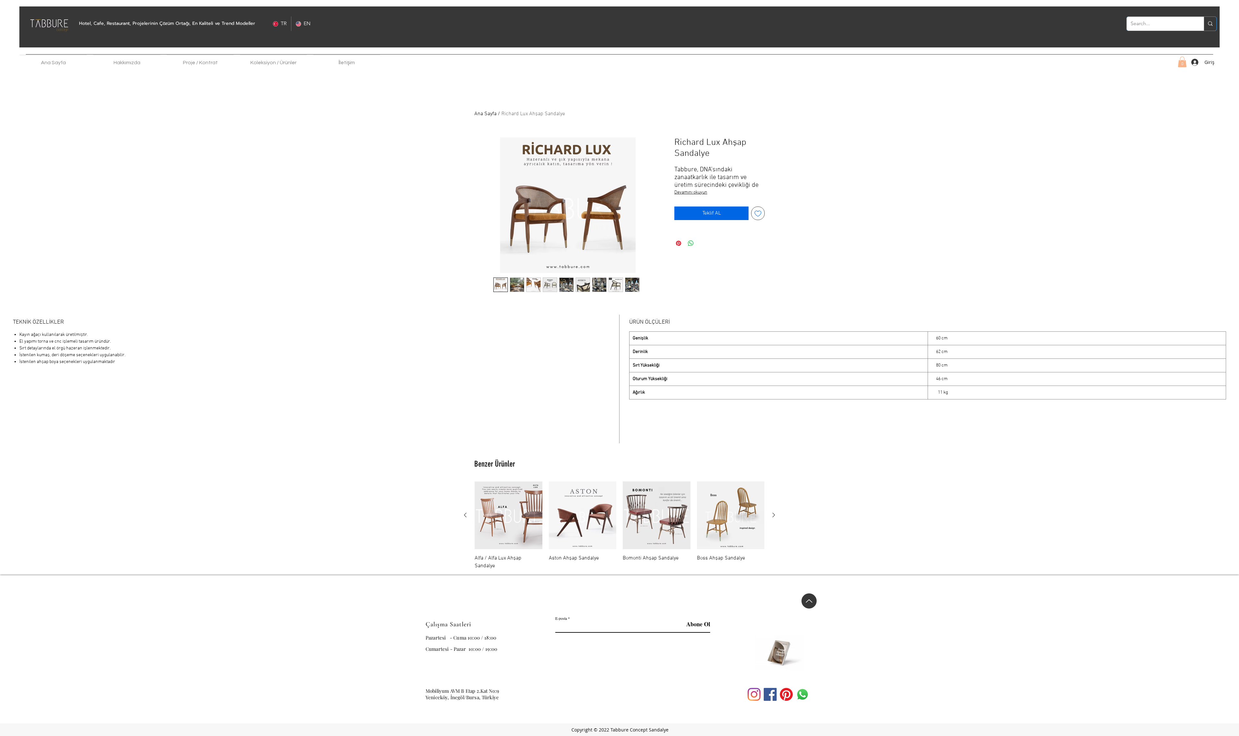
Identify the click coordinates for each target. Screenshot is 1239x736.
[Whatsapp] (802, 694)
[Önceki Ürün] (465, 515)
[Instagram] (754, 694)
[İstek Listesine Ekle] (758, 213)
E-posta (561, 618)
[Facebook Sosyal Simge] (770, 694)
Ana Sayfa (485, 114)
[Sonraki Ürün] (774, 515)
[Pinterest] (786, 694)
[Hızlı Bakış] (508, 515)
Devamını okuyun (690, 192)
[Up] (809, 599)
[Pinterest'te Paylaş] (678, 243)
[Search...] (1210, 24)
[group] (619, 525)
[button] (127, 60)
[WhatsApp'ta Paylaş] (691, 243)
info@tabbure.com (446, 678)
